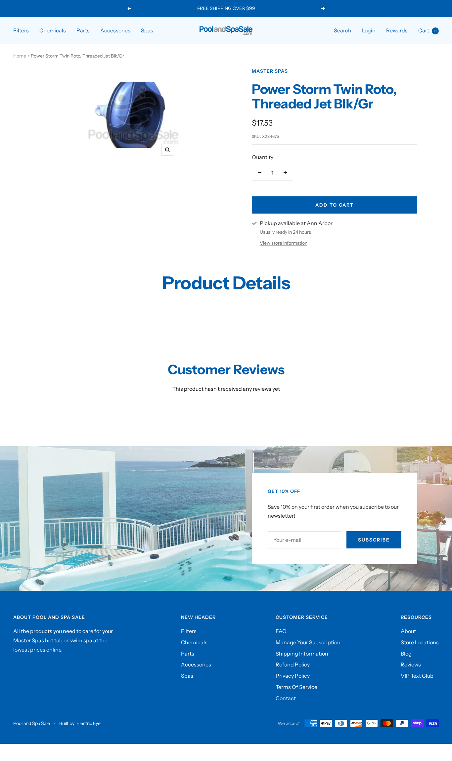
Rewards (397, 30)
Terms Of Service (296, 687)
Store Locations (420, 642)
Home (19, 56)
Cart (427, 30)
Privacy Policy (293, 675)
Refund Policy (293, 664)
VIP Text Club (417, 675)
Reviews (411, 664)
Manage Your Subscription (308, 642)
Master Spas (270, 71)
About (408, 631)
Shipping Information (302, 653)
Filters (21, 30)
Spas (147, 30)
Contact (286, 698)
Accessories (115, 30)
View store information (283, 243)
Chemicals (52, 30)
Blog (406, 653)
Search (342, 30)
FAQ (281, 631)
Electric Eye (88, 723)
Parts (83, 30)
